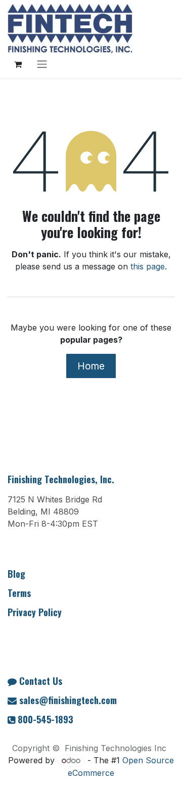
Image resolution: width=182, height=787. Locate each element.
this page (147, 266)
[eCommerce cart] (18, 64)
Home (91, 366)
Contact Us (40, 680)
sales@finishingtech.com (68, 700)
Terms (19, 592)
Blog (16, 573)
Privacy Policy (35, 612)
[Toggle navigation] (42, 64)
